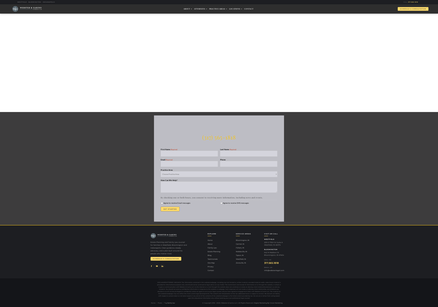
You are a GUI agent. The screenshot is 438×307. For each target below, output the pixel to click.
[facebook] (151, 266)
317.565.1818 (413, 2)
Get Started (170, 209)
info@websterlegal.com (274, 270)
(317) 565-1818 (219, 137)
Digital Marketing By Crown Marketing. (268, 303)
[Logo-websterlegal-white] (27, 9)
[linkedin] (162, 266)
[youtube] (157, 266)
